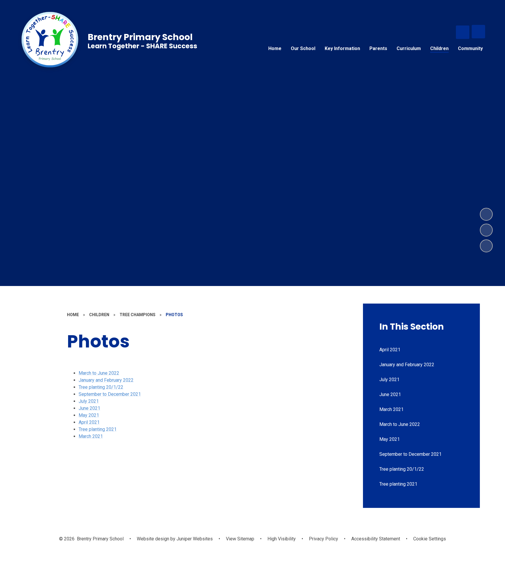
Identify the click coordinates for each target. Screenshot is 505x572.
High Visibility (281, 539)
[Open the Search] (462, 32)
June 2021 (89, 408)
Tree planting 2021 (98, 429)
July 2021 (89, 401)
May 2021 (89, 415)
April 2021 (89, 422)
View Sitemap (240, 539)
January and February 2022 (106, 380)
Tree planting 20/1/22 (101, 387)
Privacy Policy (323, 539)
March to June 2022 (99, 373)
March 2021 (91, 436)
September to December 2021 (110, 394)
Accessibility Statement (375, 539)
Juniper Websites (194, 539)
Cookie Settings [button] (429, 539)
